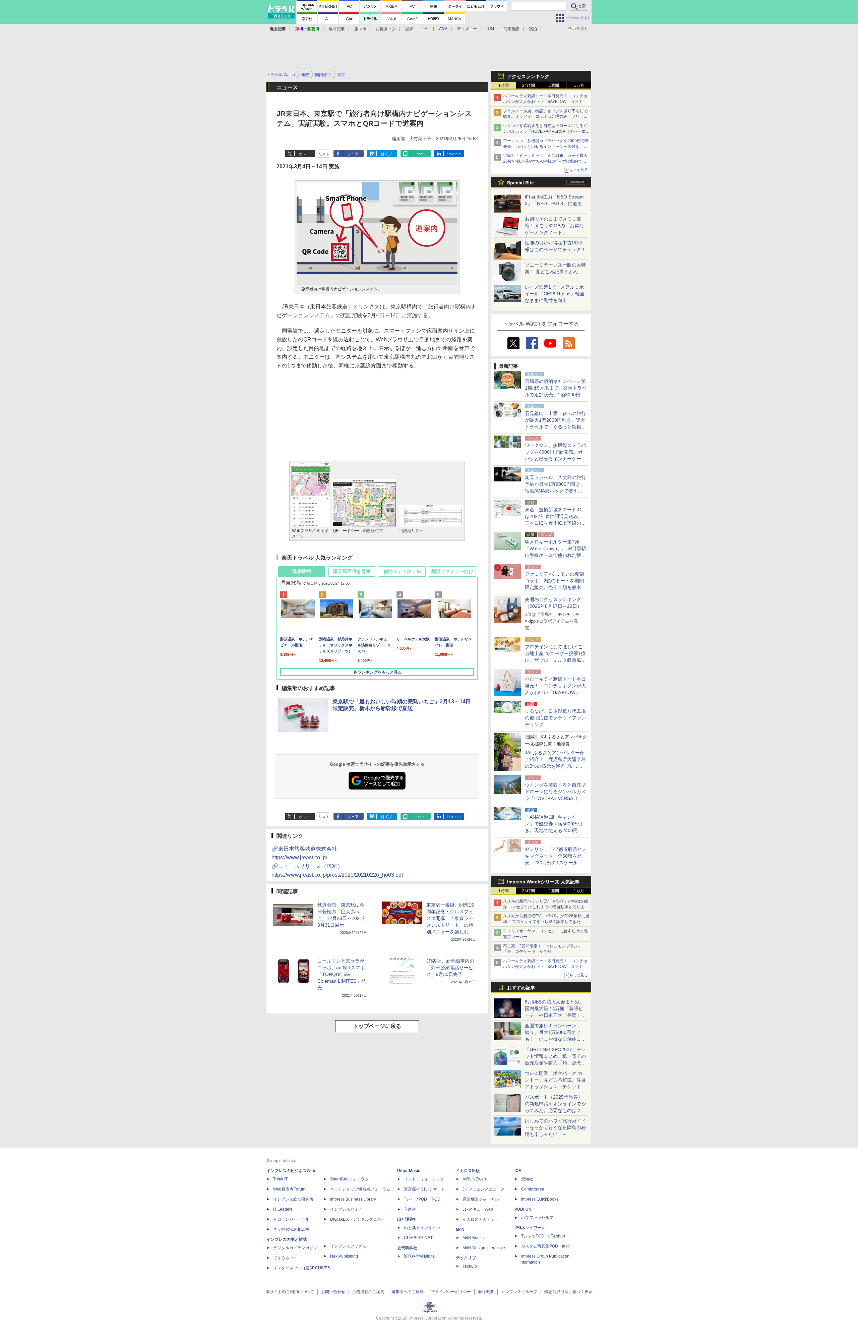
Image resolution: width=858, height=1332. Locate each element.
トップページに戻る (377, 1026)
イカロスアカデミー (481, 1219)
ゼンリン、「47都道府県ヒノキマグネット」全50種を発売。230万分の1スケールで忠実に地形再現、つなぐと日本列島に (556, 863)
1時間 (503, 85)
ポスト (304, 154)
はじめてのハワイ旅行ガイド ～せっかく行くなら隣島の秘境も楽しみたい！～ (555, 1127)
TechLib (470, 1266)
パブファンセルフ (537, 1217)
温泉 (409, 28)
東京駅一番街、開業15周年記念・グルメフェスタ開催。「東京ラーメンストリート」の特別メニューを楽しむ (450, 918)
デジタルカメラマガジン (295, 1248)
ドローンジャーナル (291, 1219)
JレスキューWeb (478, 1209)
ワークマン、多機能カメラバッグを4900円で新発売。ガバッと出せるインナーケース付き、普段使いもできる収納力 (546, 146)
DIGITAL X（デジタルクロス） (357, 1219)
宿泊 (533, 28)
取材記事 (337, 28)
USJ (490, 28)
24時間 (528, 85)
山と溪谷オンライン (422, 1227)
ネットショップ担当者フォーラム (360, 1189)
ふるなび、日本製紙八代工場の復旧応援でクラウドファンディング (555, 717)
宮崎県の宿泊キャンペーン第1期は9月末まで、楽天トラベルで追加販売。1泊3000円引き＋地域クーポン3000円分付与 (556, 395)
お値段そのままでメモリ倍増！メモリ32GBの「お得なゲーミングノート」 (554, 225)
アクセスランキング (528, 76)
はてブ (386, 154)
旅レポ (360, 28)
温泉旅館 (301, 571)
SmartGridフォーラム (349, 1179)
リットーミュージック (424, 1179)
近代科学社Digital (420, 1256)
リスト (323, 154)
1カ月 (579, 85)
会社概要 (486, 1291)
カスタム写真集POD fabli (545, 1246)
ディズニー (467, 28)
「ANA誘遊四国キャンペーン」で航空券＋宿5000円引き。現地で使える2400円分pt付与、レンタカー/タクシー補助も (556, 830)
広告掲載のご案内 (368, 1291)
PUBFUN (523, 1209)
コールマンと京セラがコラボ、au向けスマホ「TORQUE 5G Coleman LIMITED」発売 (341, 974)
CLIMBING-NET (418, 1237)
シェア (353, 154)
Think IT (280, 1179)
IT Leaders (283, 1209)
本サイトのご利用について (290, 1291)
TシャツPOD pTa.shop (543, 1236)
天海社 (527, 1179)
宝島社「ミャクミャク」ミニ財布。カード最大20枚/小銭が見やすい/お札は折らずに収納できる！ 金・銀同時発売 (545, 161)
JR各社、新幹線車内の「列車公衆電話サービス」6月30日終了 (450, 967)
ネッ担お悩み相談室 (291, 1229)
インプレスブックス (348, 1246)
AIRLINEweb (474, 1179)
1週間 (554, 85)
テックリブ (466, 1258)
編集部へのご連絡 (407, 1291)
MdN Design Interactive (484, 1248)
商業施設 (511, 28)
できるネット (285, 1258)
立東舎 (410, 1209)
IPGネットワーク (529, 1227)
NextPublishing (344, 1256)
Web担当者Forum (289, 1189)
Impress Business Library (353, 1199)
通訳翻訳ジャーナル (481, 1199)
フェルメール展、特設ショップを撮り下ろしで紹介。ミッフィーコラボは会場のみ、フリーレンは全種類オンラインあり (545, 117)
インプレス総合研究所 (293, 1199)
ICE (517, 1170)
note (420, 154)
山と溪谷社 (407, 1219)
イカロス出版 (468, 1170)
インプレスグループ (519, 1291)
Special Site (520, 182)
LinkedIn (454, 154)
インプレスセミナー (348, 1209)
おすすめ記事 (521, 987)
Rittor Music (408, 1170)
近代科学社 (407, 1248)
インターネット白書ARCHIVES (301, 1268)
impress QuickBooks (539, 1199)
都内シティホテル (402, 571)
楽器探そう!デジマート (424, 1189)
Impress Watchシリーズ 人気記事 (543, 881)
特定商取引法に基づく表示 (568, 1291)
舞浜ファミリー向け (452, 571)
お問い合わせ (333, 1291)
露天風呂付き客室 (352, 571)
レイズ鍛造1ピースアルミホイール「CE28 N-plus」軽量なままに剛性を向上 (555, 293)
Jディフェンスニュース (484, 1189)
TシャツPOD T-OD (422, 1199)
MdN (460, 1229)
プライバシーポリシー (451, 1291)
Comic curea (532, 1189)
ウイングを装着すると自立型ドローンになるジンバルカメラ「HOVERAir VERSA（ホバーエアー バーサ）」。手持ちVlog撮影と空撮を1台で (546, 131)
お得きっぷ (386, 28)
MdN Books (473, 1237)
